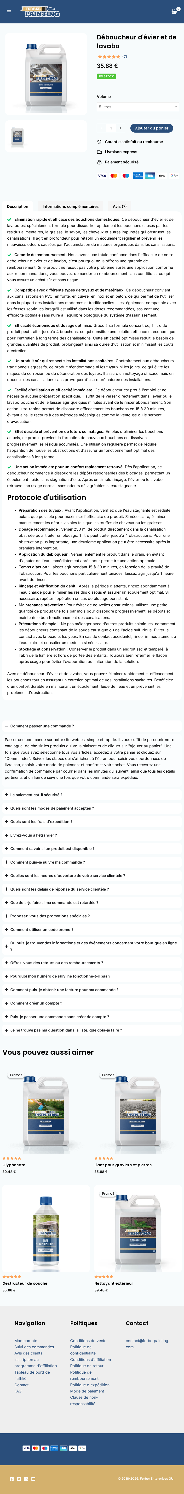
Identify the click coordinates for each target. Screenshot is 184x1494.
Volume (104, 96)
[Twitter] (19, 1479)
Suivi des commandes (34, 1346)
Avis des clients (28, 1353)
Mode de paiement (87, 1391)
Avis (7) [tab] (120, 206)
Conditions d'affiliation (90, 1359)
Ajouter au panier (151, 128)
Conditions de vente (88, 1340)
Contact (21, 1384)
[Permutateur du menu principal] (9, 12)
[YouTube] (33, 1479)
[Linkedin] (26, 1479)
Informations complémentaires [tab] (71, 206)
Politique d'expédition (89, 1384)
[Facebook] (12, 1479)
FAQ (18, 1391)
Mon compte (25, 1340)
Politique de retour (87, 1365)
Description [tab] (17, 206)
